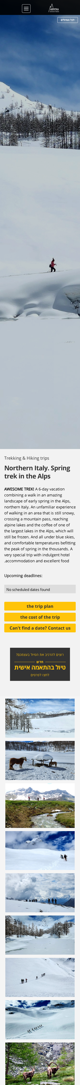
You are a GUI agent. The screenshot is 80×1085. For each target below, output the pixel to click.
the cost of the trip (40, 617)
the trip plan (40, 606)
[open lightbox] (40, 718)
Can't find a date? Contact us (40, 628)
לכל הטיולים (67, 19)
